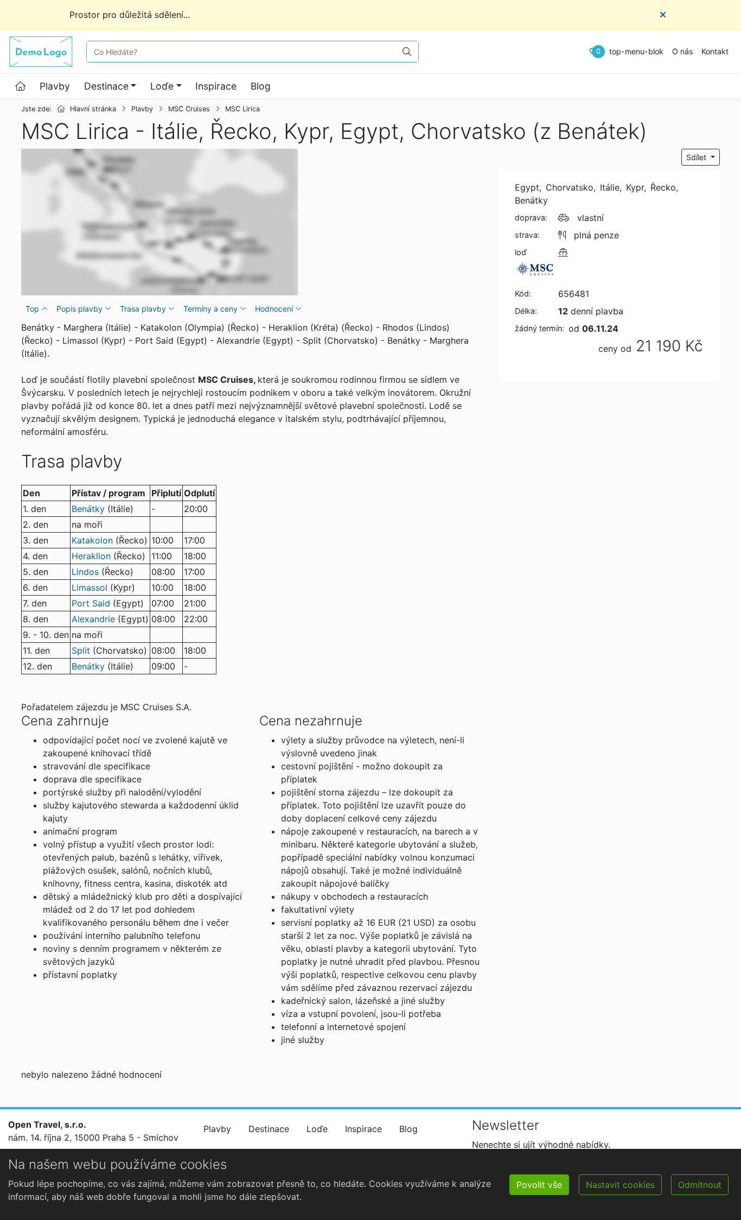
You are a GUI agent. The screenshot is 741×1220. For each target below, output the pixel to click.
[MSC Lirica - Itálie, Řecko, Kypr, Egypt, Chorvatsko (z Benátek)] (159, 222)
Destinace (106, 86)
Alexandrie (93, 619)
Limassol (89, 587)
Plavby (55, 86)
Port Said (91, 603)
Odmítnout (699, 1184)
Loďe (162, 86)
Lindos (85, 571)
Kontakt (715, 51)
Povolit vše (539, 1184)
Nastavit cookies (620, 1184)
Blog (261, 86)
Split (81, 650)
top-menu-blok (636, 51)
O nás (682, 51)
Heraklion (91, 556)
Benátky (88, 508)
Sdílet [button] (697, 157)
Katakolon (92, 540)
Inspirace (216, 86)
